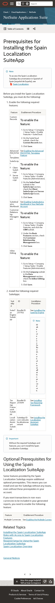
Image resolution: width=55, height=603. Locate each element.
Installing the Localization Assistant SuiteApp (37, 421)
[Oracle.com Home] (5, 4)
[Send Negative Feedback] (44, 581)
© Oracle (15, 590)
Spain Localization (21, 84)
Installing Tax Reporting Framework (36, 402)
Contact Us (39, 590)
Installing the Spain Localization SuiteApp (24, 532)
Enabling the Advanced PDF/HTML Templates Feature (32, 153)
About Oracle (26, 590)
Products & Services (17, 594)
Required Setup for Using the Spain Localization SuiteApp (21, 542)
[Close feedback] (16, 581)
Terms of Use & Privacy (38, 594)
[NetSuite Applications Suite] (27, 28)
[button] (12, 4)
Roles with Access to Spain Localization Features (23, 536)
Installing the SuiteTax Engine (37, 311)
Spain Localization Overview (17, 546)
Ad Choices (38, 598)
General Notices (11, 558)
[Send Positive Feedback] (50, 581)
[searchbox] (41, 4)
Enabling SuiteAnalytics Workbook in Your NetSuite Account (32, 204)
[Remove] (27, 3)
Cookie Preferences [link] (22, 598)
